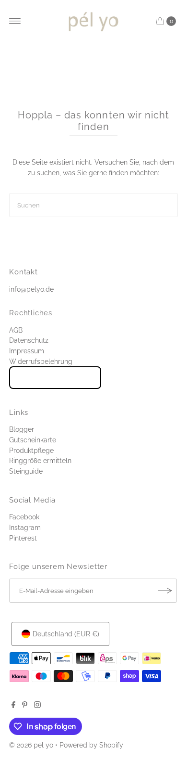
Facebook (24, 517)
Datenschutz (28, 340)
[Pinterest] (24, 705)
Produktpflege (31, 450)
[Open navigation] (15, 21)
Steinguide (26, 471)
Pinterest (23, 538)
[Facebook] (13, 705)
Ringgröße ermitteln (40, 460)
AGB (16, 330)
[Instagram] (37, 705)
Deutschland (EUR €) (66, 634)
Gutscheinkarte (32, 440)
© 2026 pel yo (31, 745)
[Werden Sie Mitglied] (165, 591)
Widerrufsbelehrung (40, 361)
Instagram (25, 527)
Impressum (26, 351)
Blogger (21, 429)
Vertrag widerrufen (55, 377)
